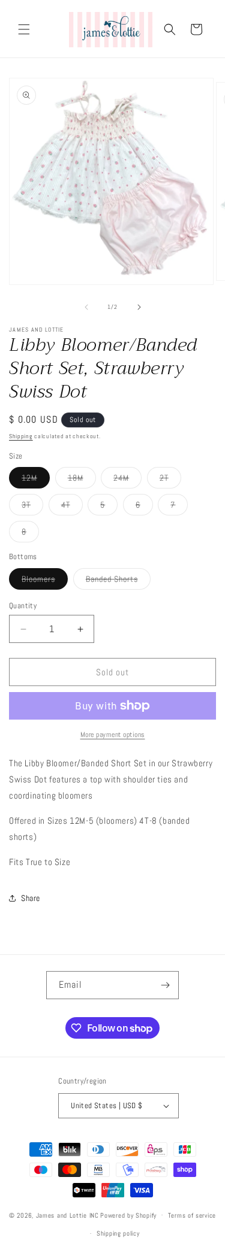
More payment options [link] (112, 734)
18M (82, 480)
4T (72, 507)
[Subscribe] (165, 985)
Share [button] (30, 898)
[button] (24, 29)
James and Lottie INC (67, 1215)
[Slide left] (86, 307)
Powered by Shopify (128, 1215)
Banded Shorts (118, 581)
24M (127, 480)
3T (32, 507)
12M (36, 480)
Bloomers (45, 581)
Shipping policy (118, 1233)
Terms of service (192, 1215)
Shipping (21, 436)
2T (170, 480)
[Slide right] (139, 307)
